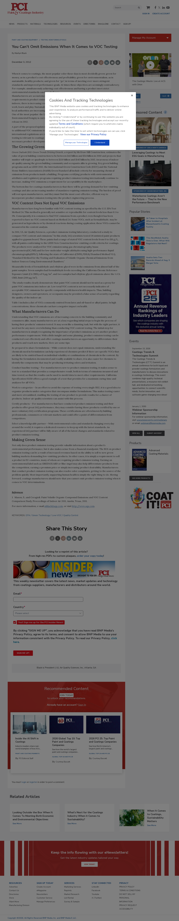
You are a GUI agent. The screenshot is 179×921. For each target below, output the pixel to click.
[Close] (132, 95)
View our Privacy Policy (93, 134)
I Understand (100, 142)
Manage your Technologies (76, 142)
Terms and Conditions (70, 123)
